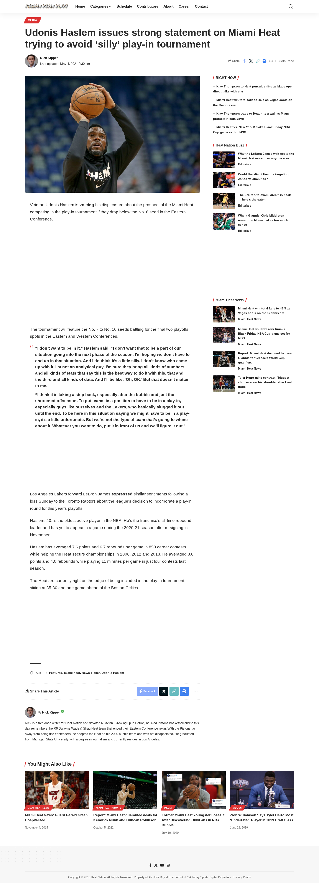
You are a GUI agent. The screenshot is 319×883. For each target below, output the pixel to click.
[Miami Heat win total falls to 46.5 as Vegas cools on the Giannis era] (224, 314)
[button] (291, 6)
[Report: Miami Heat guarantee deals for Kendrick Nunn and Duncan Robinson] (125, 790)
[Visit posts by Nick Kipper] (31, 60)
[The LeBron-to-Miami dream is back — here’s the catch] (224, 201)
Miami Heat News (249, 319)
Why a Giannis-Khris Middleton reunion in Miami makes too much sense (263, 220)
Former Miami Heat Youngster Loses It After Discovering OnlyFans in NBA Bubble (193, 820)
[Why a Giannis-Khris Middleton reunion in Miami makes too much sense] (224, 221)
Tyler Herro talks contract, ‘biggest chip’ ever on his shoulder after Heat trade (265, 382)
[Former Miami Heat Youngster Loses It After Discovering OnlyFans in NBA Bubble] (194, 790)
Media (32, 20)
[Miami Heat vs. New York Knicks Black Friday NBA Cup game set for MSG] (224, 335)
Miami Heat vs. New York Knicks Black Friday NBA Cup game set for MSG (264, 333)
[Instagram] (168, 865)
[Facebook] (150, 865)
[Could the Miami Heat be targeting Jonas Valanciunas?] (224, 180)
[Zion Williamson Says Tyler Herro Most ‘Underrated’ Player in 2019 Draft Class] (262, 790)
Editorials (244, 164)
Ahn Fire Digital (158, 877)
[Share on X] (251, 61)
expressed (122, 494)
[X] (156, 865)
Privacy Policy (242, 877)
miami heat (72, 672)
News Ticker (91, 672)
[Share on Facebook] (244, 61)
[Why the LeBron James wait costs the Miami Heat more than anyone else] (224, 159)
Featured (55, 672)
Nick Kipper (49, 58)
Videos (237, 808)
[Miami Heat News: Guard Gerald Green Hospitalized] (57, 790)
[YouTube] (162, 865)
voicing (86, 204)
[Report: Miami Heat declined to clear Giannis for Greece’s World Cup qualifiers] (224, 359)
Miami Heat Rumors (108, 808)
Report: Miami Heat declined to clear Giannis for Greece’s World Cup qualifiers (265, 358)
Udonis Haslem (113, 672)
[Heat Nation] (46, 6)
